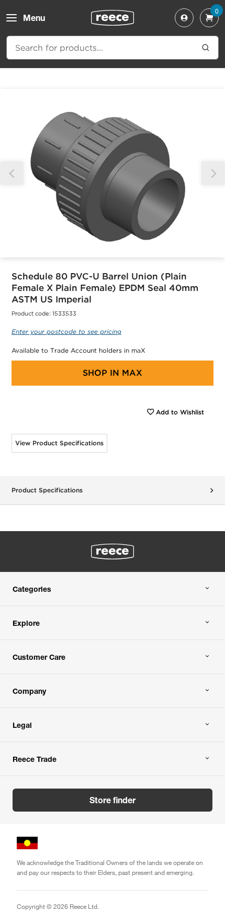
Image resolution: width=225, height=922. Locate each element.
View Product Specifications (59, 443)
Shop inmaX (112, 373)
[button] (213, 173)
